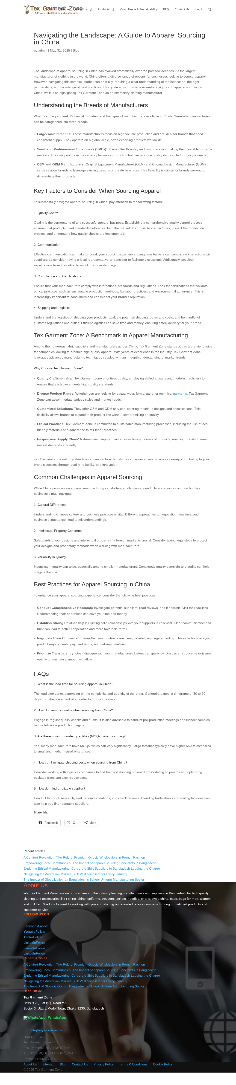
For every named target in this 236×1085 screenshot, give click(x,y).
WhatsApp (56, 1017)
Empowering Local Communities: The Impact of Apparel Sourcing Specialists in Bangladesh (90, 863)
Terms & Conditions (133, 1064)
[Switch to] (53, 13)
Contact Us (182, 9)
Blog (76, 50)
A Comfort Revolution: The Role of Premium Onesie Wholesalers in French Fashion (84, 857)
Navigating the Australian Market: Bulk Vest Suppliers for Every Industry (75, 874)
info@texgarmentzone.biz (46, 1030)
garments (180, 393)
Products (104, 9)
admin (42, 50)
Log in (199, 9)
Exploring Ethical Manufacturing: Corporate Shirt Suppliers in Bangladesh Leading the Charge (92, 868)
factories (63, 134)
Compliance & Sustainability (138, 9)
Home (65, 9)
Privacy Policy (104, 1064)
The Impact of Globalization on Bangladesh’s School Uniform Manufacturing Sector (84, 879)
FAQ (166, 9)
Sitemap (48, 1064)
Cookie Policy (163, 1064)
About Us (81, 9)
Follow (42, 926)
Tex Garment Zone (44, 893)
